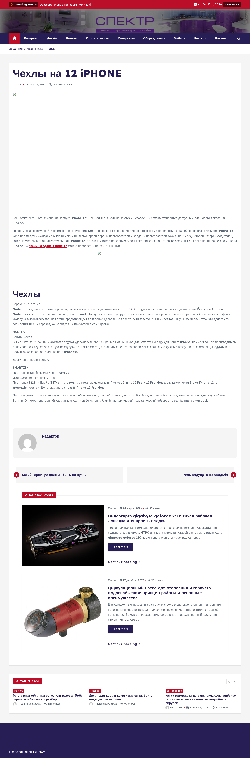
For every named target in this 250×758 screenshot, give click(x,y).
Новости (200, 38)
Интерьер (31, 38)
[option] (49, 697)
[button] (229, 681)
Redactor (176, 707)
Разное (220, 38)
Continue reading (123, 562)
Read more (120, 547)
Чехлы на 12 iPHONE (41, 49)
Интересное (174, 690)
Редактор (50, 436)
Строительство (97, 38)
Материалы (126, 38)
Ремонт (71, 38)
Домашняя (16, 49)
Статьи (17, 84)
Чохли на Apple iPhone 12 (48, 246)
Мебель (179, 38)
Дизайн (52, 38)
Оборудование (154, 38)
